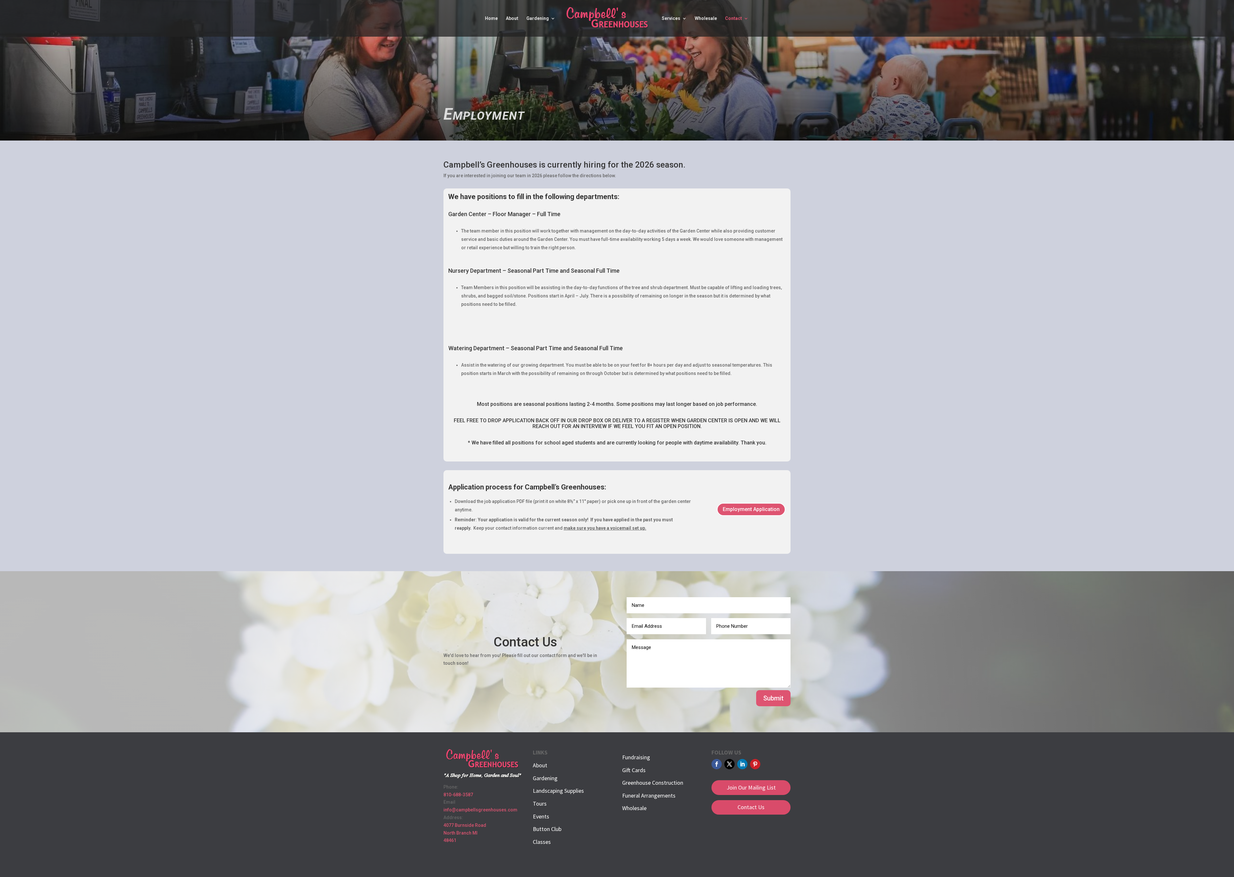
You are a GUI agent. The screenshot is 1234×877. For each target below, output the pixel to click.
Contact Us (751, 807)
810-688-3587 (458, 794)
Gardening (537, 18)
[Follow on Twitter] (729, 764)
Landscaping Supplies (558, 790)
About (512, 18)
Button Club (547, 829)
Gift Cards (634, 770)
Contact (733, 18)
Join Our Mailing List (751, 787)
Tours (540, 803)
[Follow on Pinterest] (755, 764)
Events (541, 816)
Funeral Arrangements (648, 795)
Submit (773, 698)
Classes (542, 841)
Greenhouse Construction (652, 782)
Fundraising (636, 757)
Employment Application (751, 509)
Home (491, 18)
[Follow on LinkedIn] (742, 764)
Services (671, 18)
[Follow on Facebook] (716, 764)
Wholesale (706, 18)
